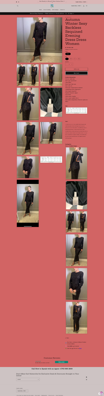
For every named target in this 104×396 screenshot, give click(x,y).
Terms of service (51, 395)
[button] (17, 5)
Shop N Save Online (22, 395)
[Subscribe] (38, 379)
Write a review (61, 362)
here (80, 348)
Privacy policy (37, 395)
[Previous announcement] (38, 2)
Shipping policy (44, 395)
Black (68, 53)
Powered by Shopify (30, 395)
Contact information (59, 395)
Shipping (67, 49)
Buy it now (76, 73)
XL (79, 58)
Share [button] (67, 338)
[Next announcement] (66, 2)
